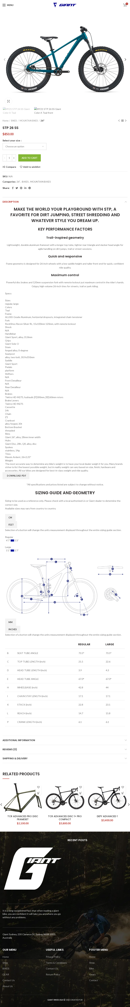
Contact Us (9, 980)
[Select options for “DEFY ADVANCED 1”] (123, 793)
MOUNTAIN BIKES (29, 120)
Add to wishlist (31, 167)
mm (10, 622)
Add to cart (29, 158)
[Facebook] (13, 188)
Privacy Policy (53, 956)
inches (12, 629)
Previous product (119, 120)
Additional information (19, 740)
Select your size (12, 140)
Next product (125, 120)
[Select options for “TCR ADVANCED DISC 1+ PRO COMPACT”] (81, 793)
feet (11, 524)
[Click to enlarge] (8, 101)
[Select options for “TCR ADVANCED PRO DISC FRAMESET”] (38, 793)
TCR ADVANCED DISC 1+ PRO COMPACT (65, 818)
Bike (91, 968)
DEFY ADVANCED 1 (107, 816)
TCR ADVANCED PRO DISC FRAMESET (22, 818)
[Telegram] (29, 188)
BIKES (14, 120)
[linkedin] (25, 188)
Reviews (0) (10, 749)
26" (42, 120)
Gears (92, 974)
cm (10, 517)
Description (11, 201)
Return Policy (53, 974)
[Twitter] (17, 188)
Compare (11, 167)
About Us (8, 986)
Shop (5, 962)
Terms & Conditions (56, 962)
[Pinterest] (21, 188)
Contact (93, 980)
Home (5, 120)
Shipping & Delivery (15, 758)
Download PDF (16, 475)
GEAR (6, 974)
